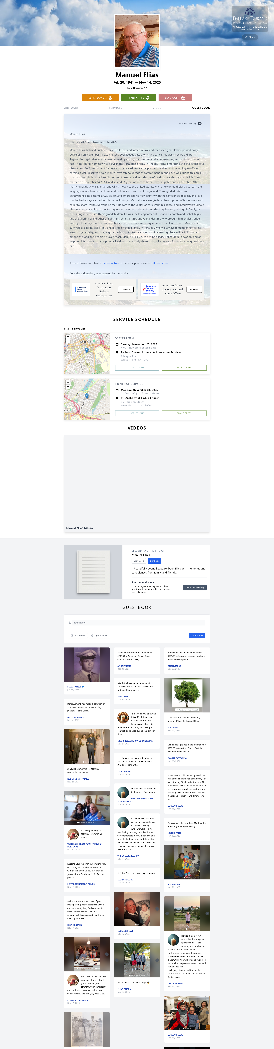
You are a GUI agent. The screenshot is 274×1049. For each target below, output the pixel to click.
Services (115, 107)
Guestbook (201, 107)
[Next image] (107, 746)
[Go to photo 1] (83, 762)
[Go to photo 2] (85, 762)
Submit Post (197, 635)
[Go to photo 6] (86, 822)
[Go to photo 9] (91, 822)
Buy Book (154, 560)
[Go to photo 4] (88, 762)
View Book (139, 560)
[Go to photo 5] (90, 762)
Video (157, 107)
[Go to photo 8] (89, 822)
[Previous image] (66, 746)
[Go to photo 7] (88, 822)
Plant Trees (184, 367)
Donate (126, 289)
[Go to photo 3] (86, 762)
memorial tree (110, 263)
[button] (87, 350)
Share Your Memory (194, 587)
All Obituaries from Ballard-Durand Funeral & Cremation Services (250, 28)
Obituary (71, 107)
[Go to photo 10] (93, 822)
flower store (160, 263)
